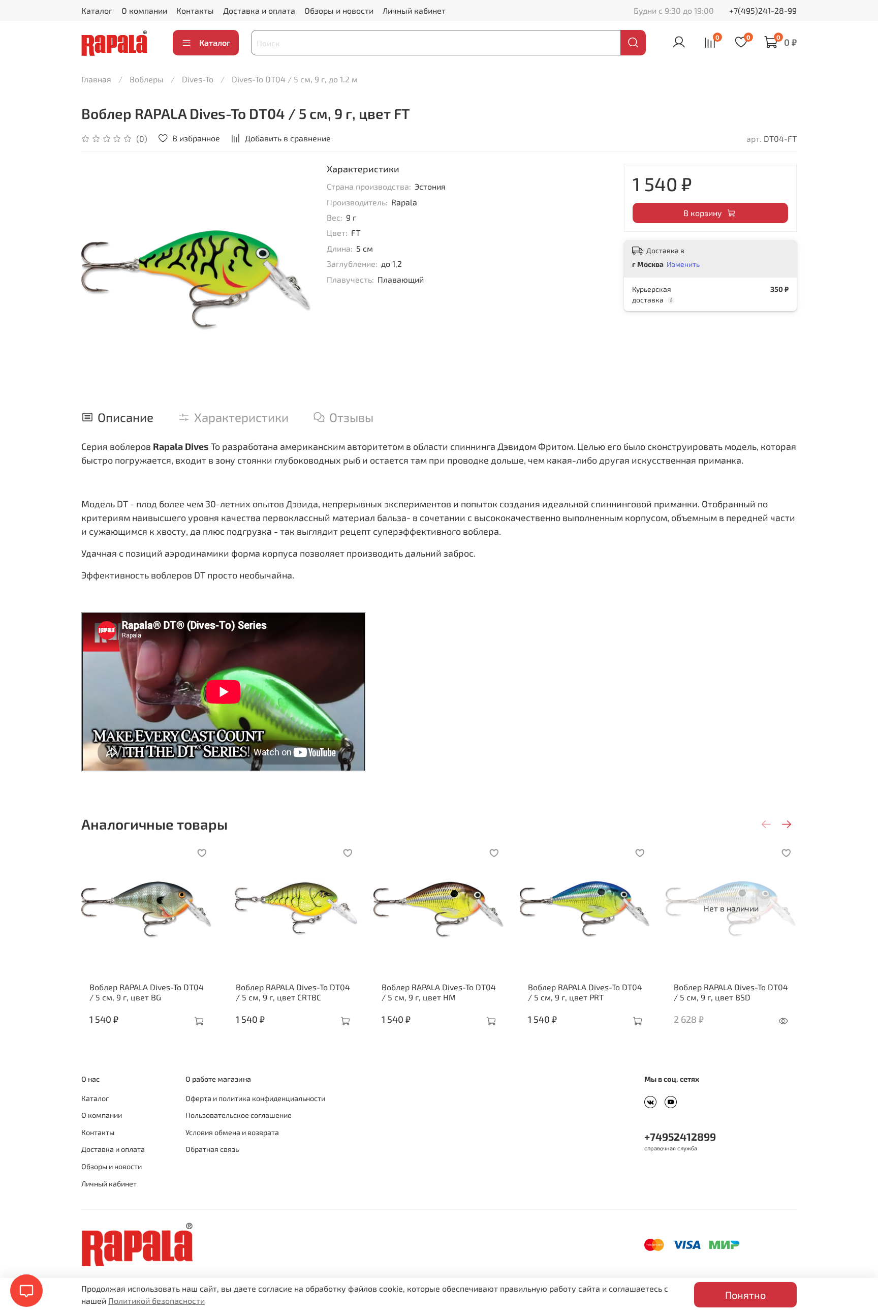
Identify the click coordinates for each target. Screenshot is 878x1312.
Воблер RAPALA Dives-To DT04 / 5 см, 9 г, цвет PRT (585, 991)
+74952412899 (680, 1136)
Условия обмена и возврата (232, 1132)
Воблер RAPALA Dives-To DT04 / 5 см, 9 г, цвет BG (146, 991)
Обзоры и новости (338, 10)
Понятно (745, 1295)
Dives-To (197, 79)
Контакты (195, 10)
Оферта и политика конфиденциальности (255, 1098)
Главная (96, 79)
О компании (144, 10)
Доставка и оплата (259, 10)
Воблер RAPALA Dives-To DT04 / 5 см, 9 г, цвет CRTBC (293, 991)
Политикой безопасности (156, 1300)
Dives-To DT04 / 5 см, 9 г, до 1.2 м (295, 79)
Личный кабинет (414, 10)
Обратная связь (212, 1149)
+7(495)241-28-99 (763, 10)
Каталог (96, 10)
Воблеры (147, 79)
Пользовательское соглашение (238, 1115)
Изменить (683, 264)
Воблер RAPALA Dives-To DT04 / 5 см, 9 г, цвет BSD (731, 991)
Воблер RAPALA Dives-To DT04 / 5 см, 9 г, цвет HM (439, 991)
